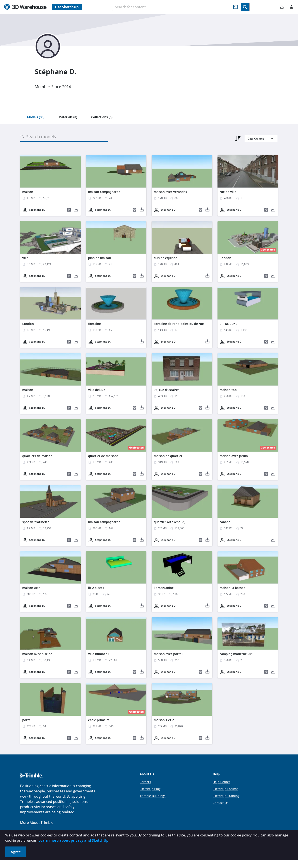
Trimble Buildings (153, 796)
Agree (16, 852)
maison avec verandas (170, 192)
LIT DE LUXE (228, 324)
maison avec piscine (37, 654)
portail (27, 720)
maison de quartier (168, 456)
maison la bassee (232, 588)
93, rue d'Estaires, (167, 390)
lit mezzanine (164, 588)
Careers (145, 782)
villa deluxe (96, 390)
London (225, 258)
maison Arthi (31, 588)
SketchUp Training (226, 796)
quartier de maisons (103, 456)
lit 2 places (96, 588)
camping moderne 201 (236, 654)
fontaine (94, 324)
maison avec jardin (234, 456)
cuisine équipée (165, 258)
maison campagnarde (104, 192)
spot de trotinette (35, 522)
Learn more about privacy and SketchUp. (74, 840)
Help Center (221, 782)
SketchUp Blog (150, 789)
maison (27, 192)
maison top (228, 390)
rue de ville (228, 192)
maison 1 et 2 (164, 720)
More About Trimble (36, 822)
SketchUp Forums (225, 789)
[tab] (35, 117)
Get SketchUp (67, 7)
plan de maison (99, 258)
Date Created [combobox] (255, 138)
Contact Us (220, 803)
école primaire (99, 720)
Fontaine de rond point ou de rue (179, 324)
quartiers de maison (37, 456)
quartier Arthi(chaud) (169, 522)
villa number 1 (99, 654)
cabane (225, 522)
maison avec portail (168, 654)
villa (25, 258)
